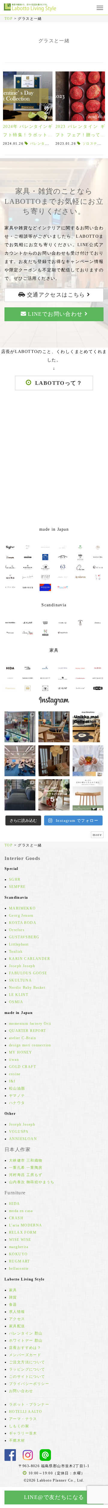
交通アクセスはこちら (56, 295)
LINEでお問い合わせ (55, 314)
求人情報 (17, 1312)
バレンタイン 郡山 (26, 1333)
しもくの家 (19, 1426)
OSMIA (16, 1002)
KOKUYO (18, 1254)
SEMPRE (17, 887)
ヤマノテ (17, 1095)
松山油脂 (17, 1088)
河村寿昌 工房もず (26, 1175)
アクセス (17, 1319)
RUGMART (19, 1261)
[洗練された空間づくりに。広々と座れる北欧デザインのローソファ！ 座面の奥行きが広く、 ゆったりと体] (19, 794)
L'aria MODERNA (25, 1225)
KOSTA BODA (22, 923)
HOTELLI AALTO (25, 1412)
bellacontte (18, 1268)
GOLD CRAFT (22, 1067)
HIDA (14, 1204)
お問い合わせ (21, 1391)
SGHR (15, 879)
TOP (8, 19)
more (97, 835)
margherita (18, 1247)
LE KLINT (18, 995)
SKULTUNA (20, 980)
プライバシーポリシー (29, 1384)
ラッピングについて (27, 1369)
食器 (13, 1304)
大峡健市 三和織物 (26, 1160)
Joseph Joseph (22, 966)
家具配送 (17, 1326)
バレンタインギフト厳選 (50, 143)
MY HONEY (20, 1052)
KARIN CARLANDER (29, 959)
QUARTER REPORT (27, 1031)
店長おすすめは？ (25, 1348)
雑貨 (13, 1297)
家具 (13, 1290)
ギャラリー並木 (23, 1433)
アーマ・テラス (23, 1419)
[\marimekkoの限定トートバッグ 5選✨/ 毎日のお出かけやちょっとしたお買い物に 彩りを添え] (53, 794)
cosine (14, 1074)
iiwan (14, 1059)
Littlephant (18, 944)
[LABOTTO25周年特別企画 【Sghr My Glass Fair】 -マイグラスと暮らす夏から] (88, 760)
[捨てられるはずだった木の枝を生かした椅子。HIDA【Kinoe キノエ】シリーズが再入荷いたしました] (53, 726)
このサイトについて (27, 1376)
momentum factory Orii (30, 1023)
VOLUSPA (19, 1131)
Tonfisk (16, 951)
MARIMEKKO (22, 908)
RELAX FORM (23, 1232)
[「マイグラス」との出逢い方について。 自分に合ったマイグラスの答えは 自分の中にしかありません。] (19, 726)
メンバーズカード (25, 1355)
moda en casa (21, 1211)
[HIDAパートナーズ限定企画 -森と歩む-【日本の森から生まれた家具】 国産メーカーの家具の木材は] (88, 794)
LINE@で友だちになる (54, 1497)
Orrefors (17, 930)
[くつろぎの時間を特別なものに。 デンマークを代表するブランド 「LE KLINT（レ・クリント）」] (53, 760)
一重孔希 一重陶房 (26, 1168)
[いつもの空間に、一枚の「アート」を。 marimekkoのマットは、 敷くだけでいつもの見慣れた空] (88, 726)
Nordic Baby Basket (27, 987)
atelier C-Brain (22, 1038)
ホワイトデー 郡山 (26, 1340)
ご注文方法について (27, 1362)
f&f (12, 1081)
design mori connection (30, 1045)
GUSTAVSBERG (24, 937)
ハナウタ (17, 1103)
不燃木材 (17, 1440)
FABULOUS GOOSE (28, 973)
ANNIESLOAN (23, 1139)
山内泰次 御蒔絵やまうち (32, 1182)
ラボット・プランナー (29, 1404)
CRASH (16, 1218)
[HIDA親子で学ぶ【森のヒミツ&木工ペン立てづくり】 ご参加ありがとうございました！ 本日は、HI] (19, 760)
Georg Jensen (21, 915)
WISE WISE (20, 1240)
